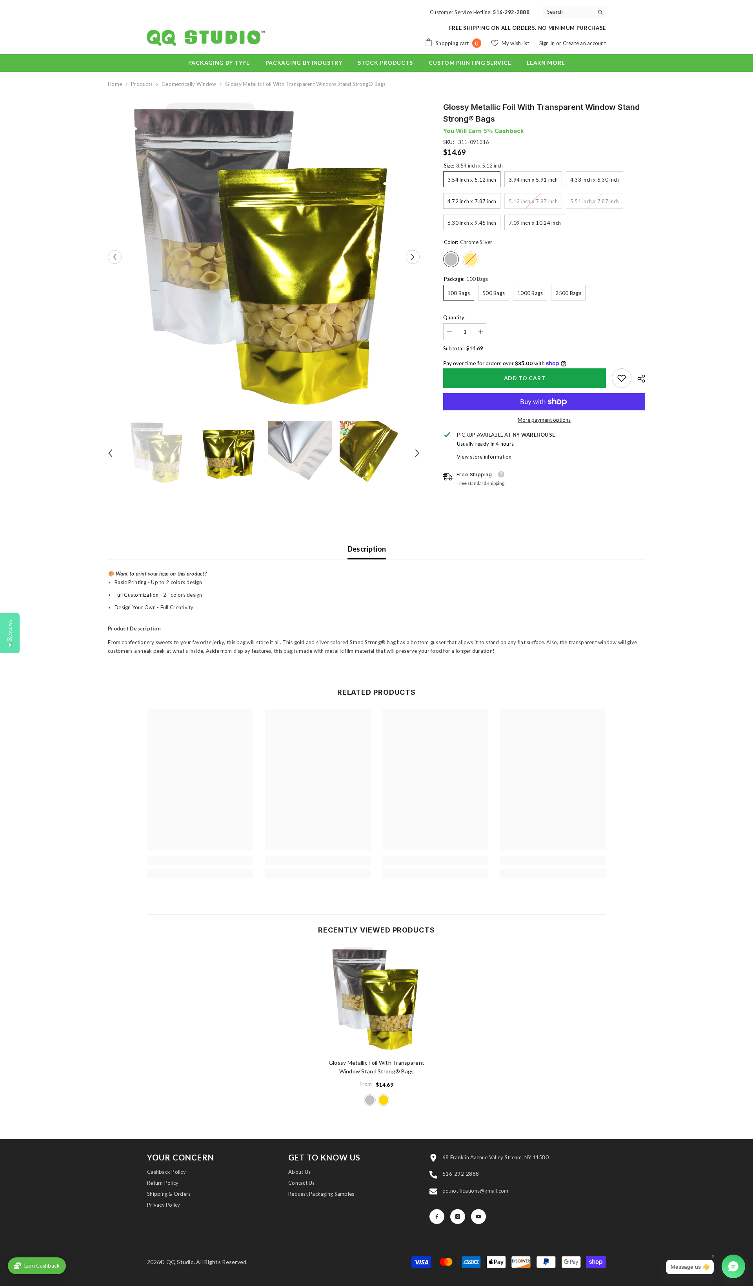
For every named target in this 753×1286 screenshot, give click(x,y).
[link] (621, 378)
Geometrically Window (189, 84)
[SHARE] (638, 378)
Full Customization (137, 595)
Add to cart (525, 378)
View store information (484, 457)
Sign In (547, 43)
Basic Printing (131, 582)
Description (366, 549)
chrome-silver (370, 1100)
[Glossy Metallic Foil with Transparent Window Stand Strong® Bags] (376, 1000)
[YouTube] (478, 1216)
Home (115, 84)
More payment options (544, 420)
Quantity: (454, 317)
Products (142, 84)
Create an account (584, 43)
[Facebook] (436, 1216)
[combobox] (568, 12)
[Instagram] (457, 1216)
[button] (115, 257)
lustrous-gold (383, 1100)
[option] (264, 257)
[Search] (574, 12)
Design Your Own (135, 607)
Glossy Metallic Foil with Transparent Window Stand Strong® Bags (376, 1067)
